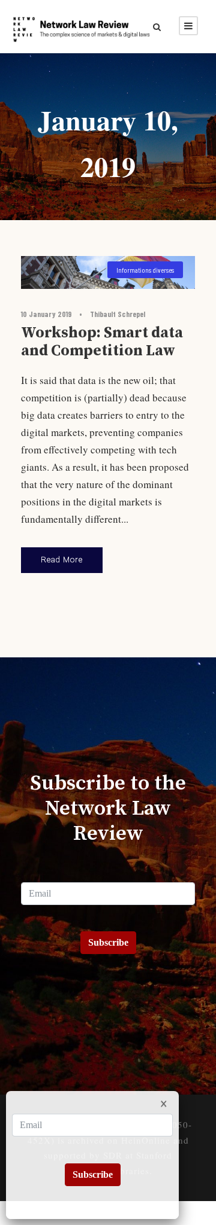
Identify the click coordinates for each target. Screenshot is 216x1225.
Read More (62, 559)
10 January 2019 (46, 314)
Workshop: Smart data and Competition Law (102, 342)
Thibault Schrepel (117, 314)
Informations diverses (145, 270)
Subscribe (108, 942)
